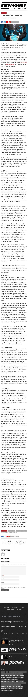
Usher (13, 688)
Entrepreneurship (10, 609)
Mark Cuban (12, 675)
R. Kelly (21, 681)
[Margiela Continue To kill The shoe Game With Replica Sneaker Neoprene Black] (4, 651)
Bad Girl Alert (14, 673)
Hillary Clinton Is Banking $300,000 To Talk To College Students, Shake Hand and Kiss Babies (17, 642)
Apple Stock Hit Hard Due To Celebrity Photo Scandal (7, 542)
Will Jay (4, 18)
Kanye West (8, 677)
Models (3, 677)
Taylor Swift (14, 683)
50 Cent (22, 677)
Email (2, 579)
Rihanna (9, 686)
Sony (17, 681)
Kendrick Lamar (5, 675)
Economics (24, 530)
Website (2, 582)
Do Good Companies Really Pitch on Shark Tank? (21, 542)
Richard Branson (5, 681)
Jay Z (19, 683)
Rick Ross (13, 681)
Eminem (7, 683)
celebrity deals (12, 672)
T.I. (18, 677)
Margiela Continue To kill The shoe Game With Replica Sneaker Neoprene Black (17, 649)
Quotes (6, 684)
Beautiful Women (5, 673)
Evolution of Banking (5, 532)
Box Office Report (16, 684)
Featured (21, 673)
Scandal (10, 690)
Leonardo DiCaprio (5, 688)
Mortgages (13, 532)
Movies (3, 683)
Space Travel (4, 690)
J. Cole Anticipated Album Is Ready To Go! (18, 656)
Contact (19, 609)
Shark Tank (4, 679)
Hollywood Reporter (18, 686)
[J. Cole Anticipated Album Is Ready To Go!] (4, 658)
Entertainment (15, 607)
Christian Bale (19, 688)
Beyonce (15, 677)
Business (22, 607)
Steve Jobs (3, 686)
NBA (17, 675)
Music (9, 679)
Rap (7, 672)
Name (2, 575)
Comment (3, 565)
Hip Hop (3, 672)
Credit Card (18, 530)
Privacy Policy (6, 607)
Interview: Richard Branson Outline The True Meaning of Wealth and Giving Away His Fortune (16, 663)
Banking (9, 530)
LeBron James (15, 679)
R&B (10, 684)
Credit (13, 530)
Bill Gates (23, 683)
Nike (2, 684)
